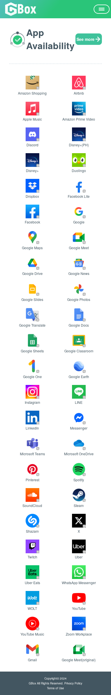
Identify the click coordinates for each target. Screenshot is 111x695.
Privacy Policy (73, 683)
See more (85, 39)
